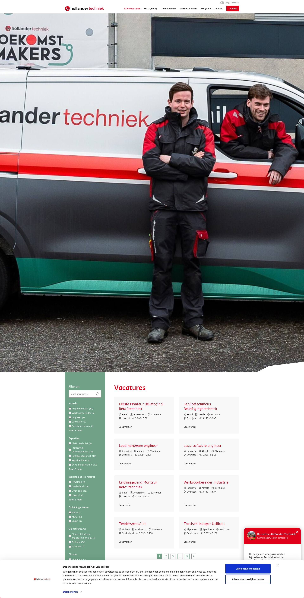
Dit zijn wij (150, 9)
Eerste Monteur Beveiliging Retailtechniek (141, 406)
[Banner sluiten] (277, 565)
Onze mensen (168, 9)
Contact (233, 8)
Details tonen (70, 591)
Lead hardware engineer (138, 445)
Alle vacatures (132, 9)
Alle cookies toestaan (248, 568)
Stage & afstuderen (211, 9)
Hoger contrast (232, 2)
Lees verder (125, 426)
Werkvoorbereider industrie (206, 482)
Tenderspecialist (132, 524)
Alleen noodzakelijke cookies (248, 579)
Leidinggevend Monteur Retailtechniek (138, 485)
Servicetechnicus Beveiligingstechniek (200, 406)
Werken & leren (188, 9)
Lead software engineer (203, 445)
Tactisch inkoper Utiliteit (204, 524)
